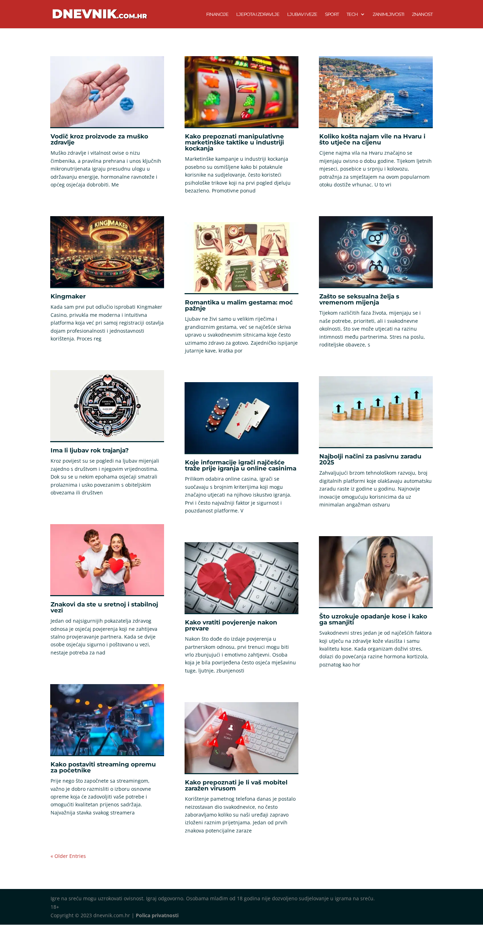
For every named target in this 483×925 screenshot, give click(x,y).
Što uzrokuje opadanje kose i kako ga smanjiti (373, 619)
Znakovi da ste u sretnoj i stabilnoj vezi (104, 607)
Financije (217, 14)
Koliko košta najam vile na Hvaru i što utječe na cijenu (372, 139)
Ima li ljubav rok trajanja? (90, 450)
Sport (332, 14)
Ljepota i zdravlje (257, 14)
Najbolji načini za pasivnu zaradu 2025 (370, 459)
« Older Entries (68, 856)
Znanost (422, 14)
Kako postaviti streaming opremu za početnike (103, 767)
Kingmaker (68, 296)
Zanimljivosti (388, 14)
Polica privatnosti (157, 915)
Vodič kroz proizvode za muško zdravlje (99, 139)
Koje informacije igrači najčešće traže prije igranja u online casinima (240, 465)
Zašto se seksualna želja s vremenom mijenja (359, 299)
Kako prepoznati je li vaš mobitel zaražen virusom (236, 785)
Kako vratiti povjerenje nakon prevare (231, 625)
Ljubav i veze (302, 14)
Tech (352, 14)
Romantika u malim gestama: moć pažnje (239, 305)
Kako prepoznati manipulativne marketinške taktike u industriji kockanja (234, 142)
